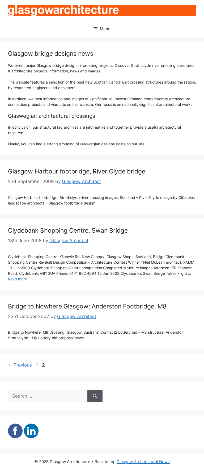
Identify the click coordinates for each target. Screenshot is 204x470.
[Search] (95, 396)
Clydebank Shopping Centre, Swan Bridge (68, 230)
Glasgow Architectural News (143, 461)
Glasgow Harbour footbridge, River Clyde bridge (76, 171)
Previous (20, 365)
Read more (17, 279)
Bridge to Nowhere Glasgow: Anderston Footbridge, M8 (87, 306)
